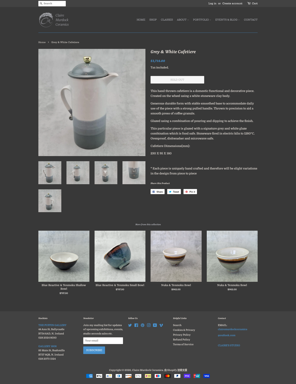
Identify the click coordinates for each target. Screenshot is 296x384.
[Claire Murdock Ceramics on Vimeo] (161, 325)
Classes (167, 19)
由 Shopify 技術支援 (175, 370)
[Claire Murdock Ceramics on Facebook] (136, 325)
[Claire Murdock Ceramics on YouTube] (155, 325)
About (182, 19)
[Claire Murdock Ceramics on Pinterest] (142, 325)
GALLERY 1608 (47, 346)
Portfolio (201, 19)
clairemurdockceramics (232, 329)
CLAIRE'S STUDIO (229, 345)
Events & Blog (226, 19)
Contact (251, 19)
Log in (212, 3)
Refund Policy (181, 339)
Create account (232, 3)
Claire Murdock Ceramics (147, 370)
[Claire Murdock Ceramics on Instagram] (149, 325)
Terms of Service (183, 344)
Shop (153, 19)
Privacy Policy (182, 334)
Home (141, 19)
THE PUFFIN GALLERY (52, 325)
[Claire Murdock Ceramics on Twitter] (130, 325)
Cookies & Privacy (184, 330)
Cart (255, 3)
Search (177, 325)
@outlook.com (226, 335)
